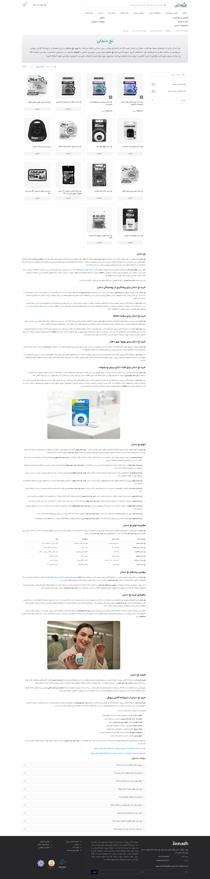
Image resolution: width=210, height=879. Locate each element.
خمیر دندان (33, 306)
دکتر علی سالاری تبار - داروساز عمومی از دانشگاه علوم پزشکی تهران (114, 753)
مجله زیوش (89, 13)
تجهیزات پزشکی (138, 13)
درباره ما (100, 13)
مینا (56, 577)
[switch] (154, 84)
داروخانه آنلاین (129, 703)
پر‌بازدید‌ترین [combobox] (40, 66)
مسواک (120, 262)
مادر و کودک (182, 21)
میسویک (73, 577)
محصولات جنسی (155, 13)
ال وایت (67, 577)
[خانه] (180, 5)
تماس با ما (111, 13)
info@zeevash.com (162, 860)
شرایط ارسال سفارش (43, 844)
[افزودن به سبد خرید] (141, 97)
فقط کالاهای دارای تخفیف (177, 91)
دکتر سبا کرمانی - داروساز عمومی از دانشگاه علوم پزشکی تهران (116, 748)
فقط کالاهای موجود (179, 84)
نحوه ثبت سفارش (44, 847)
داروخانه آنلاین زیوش (72, 842)
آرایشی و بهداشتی (171, 13)
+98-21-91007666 (163, 856)
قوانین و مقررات (44, 842)
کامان (61, 577)
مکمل (185, 13)
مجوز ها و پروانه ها (73, 850)
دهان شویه (89, 269)
